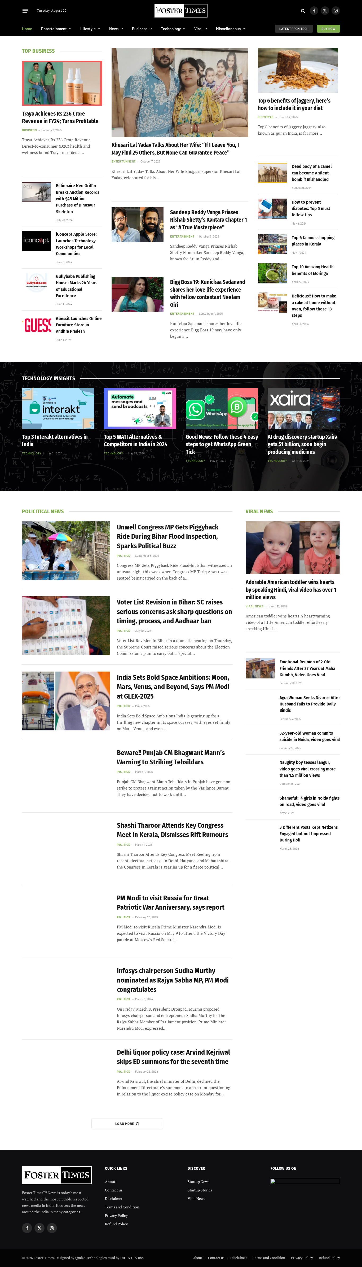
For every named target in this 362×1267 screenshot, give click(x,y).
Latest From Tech (294, 28)
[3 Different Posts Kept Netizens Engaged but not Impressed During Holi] (260, 834)
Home (27, 28)
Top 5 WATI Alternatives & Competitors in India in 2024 (135, 440)
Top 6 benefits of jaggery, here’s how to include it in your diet (294, 104)
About (110, 1181)
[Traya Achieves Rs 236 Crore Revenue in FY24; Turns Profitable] (62, 83)
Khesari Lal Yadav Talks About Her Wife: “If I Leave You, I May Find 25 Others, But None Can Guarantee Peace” (175, 149)
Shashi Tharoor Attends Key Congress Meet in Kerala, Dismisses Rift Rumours (172, 830)
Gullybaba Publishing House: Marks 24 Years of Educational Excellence (76, 286)
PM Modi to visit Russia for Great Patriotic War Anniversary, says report (170, 902)
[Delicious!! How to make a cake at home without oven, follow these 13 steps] (272, 302)
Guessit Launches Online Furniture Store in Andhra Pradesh (79, 325)
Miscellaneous (228, 28)
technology (32, 453)
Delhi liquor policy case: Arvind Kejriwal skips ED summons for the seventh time (173, 1057)
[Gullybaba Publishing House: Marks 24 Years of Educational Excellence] (36, 283)
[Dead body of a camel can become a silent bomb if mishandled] (272, 173)
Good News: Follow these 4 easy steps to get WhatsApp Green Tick (222, 444)
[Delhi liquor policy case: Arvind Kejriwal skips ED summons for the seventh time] (66, 1075)
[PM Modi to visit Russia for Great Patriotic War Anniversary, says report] (66, 921)
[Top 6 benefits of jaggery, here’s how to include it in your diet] (298, 70)
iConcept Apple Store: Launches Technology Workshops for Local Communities (76, 243)
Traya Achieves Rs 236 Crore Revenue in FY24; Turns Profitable (60, 117)
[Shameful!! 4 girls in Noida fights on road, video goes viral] (260, 805)
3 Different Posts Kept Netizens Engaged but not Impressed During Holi (309, 834)
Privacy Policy (116, 1215)
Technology (171, 28)
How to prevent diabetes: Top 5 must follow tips (311, 208)
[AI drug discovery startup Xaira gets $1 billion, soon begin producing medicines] (304, 408)
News (113, 28)
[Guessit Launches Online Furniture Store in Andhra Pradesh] (36, 325)
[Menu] (25, 11)
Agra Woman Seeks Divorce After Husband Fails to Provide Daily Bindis (310, 704)
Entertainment (54, 28)
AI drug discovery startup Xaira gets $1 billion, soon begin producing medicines (302, 444)
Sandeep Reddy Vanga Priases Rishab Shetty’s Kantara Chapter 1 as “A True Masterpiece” (208, 220)
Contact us (113, 1190)
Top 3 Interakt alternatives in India (55, 440)
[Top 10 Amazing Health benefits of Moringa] (272, 273)
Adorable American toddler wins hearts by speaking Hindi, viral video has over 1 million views (291, 590)
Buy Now (328, 28)
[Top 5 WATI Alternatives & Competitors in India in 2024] (140, 408)
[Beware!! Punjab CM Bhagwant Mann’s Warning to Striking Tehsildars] (66, 776)
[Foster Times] (181, 10)
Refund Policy (116, 1223)
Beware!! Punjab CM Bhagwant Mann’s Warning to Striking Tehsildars (171, 757)
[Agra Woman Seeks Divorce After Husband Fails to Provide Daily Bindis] (260, 704)
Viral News (255, 606)
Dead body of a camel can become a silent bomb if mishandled (312, 173)
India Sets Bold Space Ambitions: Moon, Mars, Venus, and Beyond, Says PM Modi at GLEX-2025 (173, 686)
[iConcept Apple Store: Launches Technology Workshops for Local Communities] (36, 241)
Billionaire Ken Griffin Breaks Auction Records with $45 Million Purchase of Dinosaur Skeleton (77, 198)
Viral (198, 28)
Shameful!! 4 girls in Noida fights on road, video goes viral (309, 801)
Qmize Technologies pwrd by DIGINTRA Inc (109, 1257)
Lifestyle (88, 28)
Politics (123, 555)
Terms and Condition (122, 1206)
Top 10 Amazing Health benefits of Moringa (313, 270)
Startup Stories (200, 1190)
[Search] (303, 11)
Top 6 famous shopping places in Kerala (313, 241)
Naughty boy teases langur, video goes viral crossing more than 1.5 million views (308, 769)
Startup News (198, 1181)
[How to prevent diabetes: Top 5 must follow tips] (272, 209)
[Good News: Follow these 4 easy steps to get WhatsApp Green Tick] (222, 408)
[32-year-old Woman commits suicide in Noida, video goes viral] (260, 740)
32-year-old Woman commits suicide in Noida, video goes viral (310, 736)
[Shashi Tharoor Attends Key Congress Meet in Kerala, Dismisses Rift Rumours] (66, 848)
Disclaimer (113, 1198)
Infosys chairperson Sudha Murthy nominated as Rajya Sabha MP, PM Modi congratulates (173, 980)
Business (139, 28)
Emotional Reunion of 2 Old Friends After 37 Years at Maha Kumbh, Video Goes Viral (307, 668)
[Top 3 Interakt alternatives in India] (58, 408)
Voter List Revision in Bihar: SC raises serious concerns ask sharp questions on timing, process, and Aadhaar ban (174, 611)
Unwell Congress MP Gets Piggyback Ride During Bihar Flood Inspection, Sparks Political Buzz (167, 536)
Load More (124, 1123)
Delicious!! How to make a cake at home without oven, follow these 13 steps (314, 305)
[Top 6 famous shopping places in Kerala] (272, 244)
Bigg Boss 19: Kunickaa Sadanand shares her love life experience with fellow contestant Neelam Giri (207, 293)
